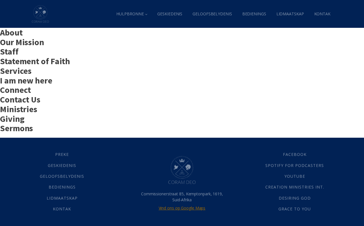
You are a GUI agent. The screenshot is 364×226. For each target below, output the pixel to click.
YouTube (294, 176)
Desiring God (295, 198)
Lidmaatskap (290, 13)
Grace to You (294, 209)
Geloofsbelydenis (212, 13)
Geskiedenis (169, 13)
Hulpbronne (130, 13)
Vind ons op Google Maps (182, 208)
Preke (62, 154)
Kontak (322, 13)
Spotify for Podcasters (294, 165)
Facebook (295, 154)
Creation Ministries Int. (294, 187)
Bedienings (254, 13)
